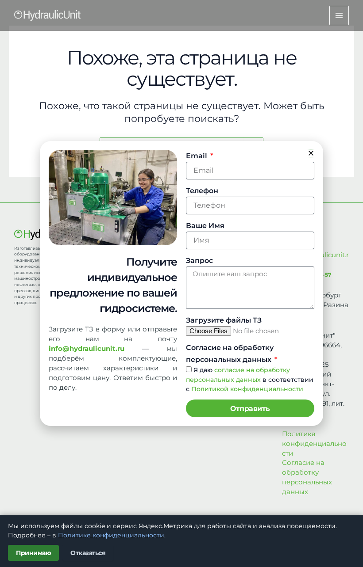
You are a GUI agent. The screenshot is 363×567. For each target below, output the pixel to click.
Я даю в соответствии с (249, 379)
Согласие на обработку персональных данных (230, 353)
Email (197, 156)
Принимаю (33, 553)
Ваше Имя (205, 225)
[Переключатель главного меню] (339, 15)
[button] (311, 153)
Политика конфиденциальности (314, 443)
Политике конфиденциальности (111, 535)
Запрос (199, 260)
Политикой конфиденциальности (247, 389)
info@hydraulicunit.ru (86, 349)
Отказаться (87, 553)
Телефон (202, 190)
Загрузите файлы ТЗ (224, 320)
